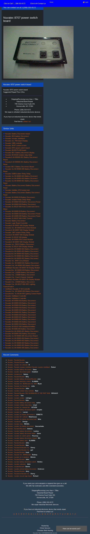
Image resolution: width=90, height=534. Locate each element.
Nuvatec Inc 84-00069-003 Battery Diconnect (21, 176)
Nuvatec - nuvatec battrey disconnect (20, 369)
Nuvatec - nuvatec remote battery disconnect (22, 469)
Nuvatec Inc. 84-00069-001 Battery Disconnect (22, 263)
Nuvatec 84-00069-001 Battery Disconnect (20, 312)
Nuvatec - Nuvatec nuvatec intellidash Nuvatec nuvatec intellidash (29, 367)
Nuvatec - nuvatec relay (15, 424)
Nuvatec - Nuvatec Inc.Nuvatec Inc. (19, 386)
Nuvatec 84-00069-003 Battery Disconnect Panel (22, 202)
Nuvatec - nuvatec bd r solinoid (18, 417)
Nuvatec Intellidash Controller (15, 296)
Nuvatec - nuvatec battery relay (18, 440)
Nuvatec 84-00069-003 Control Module (19, 239)
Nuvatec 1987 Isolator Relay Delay (17, 232)
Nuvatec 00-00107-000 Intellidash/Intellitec (20, 326)
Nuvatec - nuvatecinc (15, 421)
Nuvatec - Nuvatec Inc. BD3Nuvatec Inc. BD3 (22, 384)
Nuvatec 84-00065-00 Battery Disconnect (20, 197)
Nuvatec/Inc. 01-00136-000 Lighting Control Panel (23, 294)
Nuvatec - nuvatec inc (15, 412)
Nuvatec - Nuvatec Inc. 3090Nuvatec (19, 455)
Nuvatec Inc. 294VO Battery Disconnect (19, 244)
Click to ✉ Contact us (38, 3)
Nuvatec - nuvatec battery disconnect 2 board (22, 438)
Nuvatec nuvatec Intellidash (15, 138)
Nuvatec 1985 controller (13, 143)
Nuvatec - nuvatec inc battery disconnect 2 (21, 414)
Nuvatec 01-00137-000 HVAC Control (18, 218)
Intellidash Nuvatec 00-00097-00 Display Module (22, 268)
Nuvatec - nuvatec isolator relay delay (20, 405)
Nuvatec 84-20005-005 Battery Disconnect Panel (22, 216)
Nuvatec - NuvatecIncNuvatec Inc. (19, 447)
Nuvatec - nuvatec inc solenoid (18, 365)
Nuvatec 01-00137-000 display (16, 237)
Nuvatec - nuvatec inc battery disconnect (21, 426)
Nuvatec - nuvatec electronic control (19, 381)
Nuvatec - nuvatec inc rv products (19, 457)
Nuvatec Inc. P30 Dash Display (16, 141)
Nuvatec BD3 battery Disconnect (17, 136)
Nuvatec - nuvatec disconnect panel (19, 372)
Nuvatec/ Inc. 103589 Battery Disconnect (20, 272)
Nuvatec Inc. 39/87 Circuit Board (17, 261)
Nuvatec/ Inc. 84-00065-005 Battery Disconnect (22, 265)
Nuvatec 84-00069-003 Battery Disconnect (20, 204)
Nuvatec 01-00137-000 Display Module (19, 246)
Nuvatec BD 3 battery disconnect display (19, 153)
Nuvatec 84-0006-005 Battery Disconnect (20, 329)
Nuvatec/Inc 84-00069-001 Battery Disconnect (21, 256)
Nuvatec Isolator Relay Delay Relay (18, 199)
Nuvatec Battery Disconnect (15, 221)
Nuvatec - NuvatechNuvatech (17, 429)
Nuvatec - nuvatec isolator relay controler (21, 391)
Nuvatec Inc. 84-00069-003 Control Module (20, 228)
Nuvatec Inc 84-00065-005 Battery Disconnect (21, 348)
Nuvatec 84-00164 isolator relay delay (18, 155)
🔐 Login (85, 2)
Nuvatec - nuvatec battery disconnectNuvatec (22, 379)
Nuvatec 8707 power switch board (17, 148)
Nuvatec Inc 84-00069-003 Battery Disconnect (21, 338)
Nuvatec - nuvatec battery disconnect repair (22, 433)
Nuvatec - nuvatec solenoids (17, 464)
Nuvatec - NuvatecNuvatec (16, 360)
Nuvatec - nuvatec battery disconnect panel (22, 410)
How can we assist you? (71, 529)
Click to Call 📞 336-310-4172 (14, 3)
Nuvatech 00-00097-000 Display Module (19, 225)
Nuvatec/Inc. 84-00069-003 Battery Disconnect (22, 270)
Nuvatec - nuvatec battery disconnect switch (22, 462)
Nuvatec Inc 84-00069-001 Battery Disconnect (21, 345)
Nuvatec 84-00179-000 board (15, 150)
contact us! (27, 121)
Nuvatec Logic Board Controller (16, 223)
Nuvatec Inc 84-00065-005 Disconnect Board (21, 336)
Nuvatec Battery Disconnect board (17, 134)
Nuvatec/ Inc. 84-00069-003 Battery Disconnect (22, 291)
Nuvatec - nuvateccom (15, 374)
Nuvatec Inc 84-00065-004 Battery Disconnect (21, 343)
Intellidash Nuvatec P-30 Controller (17, 289)
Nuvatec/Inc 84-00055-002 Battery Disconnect (21, 258)
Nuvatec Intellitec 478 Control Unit (17, 190)
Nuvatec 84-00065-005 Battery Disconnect (20, 322)
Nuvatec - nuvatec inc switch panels (19, 436)
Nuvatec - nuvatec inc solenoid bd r (19, 407)
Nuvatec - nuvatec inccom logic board (20, 476)
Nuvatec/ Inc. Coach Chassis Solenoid (19, 277)
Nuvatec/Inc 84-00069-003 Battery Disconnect (21, 249)
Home (51, 2)
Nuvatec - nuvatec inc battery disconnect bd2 (22, 419)
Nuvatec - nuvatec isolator (16, 398)
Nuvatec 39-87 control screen (15, 145)
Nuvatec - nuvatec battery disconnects (20, 431)
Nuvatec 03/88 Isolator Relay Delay (18, 174)
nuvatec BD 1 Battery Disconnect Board (19, 167)
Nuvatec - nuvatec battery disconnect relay (21, 403)
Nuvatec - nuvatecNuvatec (16, 466)
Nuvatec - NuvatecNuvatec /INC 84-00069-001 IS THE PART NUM (29, 393)
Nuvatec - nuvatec (14, 395)
